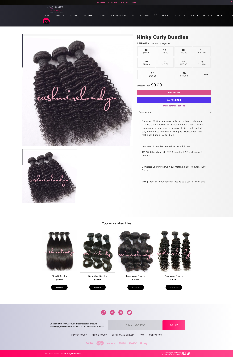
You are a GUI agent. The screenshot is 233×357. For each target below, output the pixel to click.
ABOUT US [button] (222, 15)
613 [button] (156, 15)
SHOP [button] (47, 15)
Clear (205, 74)
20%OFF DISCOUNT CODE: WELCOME (116, 2)
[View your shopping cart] (46, 21)
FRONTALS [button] (89, 15)
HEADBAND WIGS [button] (118, 15)
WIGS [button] (102, 15)
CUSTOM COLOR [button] (140, 15)
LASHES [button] (166, 15)
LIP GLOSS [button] (180, 15)
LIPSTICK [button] (194, 15)
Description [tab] (144, 112)
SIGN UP (174, 325)
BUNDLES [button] (59, 15)
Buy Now (59, 287)
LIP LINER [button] (207, 15)
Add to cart (174, 92)
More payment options (174, 105)
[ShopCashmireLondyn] (55, 9)
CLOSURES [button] (74, 15)
